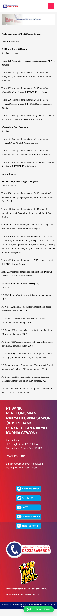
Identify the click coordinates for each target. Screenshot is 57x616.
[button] (38, 609)
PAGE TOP (53, 594)
